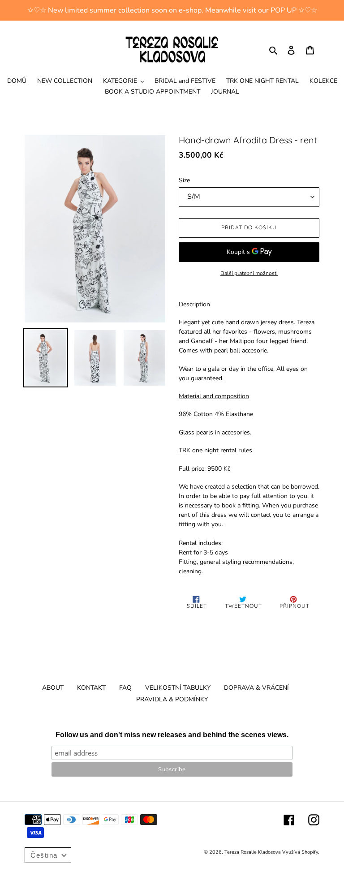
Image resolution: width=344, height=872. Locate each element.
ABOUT (53, 687)
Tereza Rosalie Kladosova (253, 852)
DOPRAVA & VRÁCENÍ (256, 687)
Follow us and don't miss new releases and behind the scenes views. (172, 735)
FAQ (125, 687)
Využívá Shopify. (300, 852)
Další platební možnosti (249, 273)
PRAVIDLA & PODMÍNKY (172, 699)
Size (184, 180)
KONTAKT (91, 687)
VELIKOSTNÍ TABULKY (178, 687)
